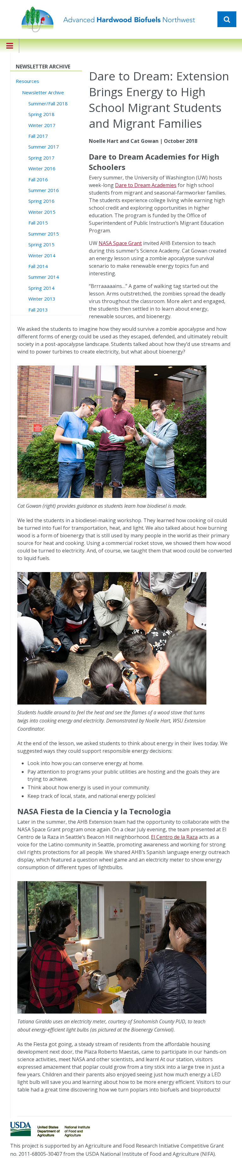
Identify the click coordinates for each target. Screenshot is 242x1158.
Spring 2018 (41, 114)
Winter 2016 (41, 168)
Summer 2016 (43, 190)
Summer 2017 (43, 146)
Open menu (9, 50)
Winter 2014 (41, 255)
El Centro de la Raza (174, 836)
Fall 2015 (38, 222)
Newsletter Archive (43, 92)
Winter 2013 (41, 298)
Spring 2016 (41, 201)
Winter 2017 (41, 125)
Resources (27, 81)
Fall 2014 (38, 266)
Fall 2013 (38, 310)
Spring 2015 (41, 244)
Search (226, 19)
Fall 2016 (38, 179)
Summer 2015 (43, 234)
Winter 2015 (41, 212)
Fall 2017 (38, 136)
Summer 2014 (43, 277)
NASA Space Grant (120, 243)
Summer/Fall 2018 (48, 103)
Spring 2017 (41, 158)
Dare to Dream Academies (145, 185)
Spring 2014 (41, 288)
